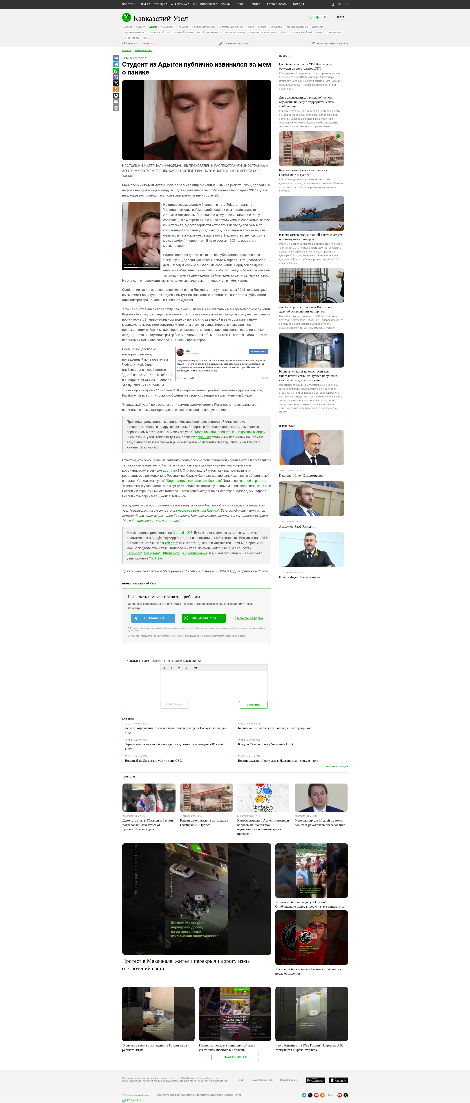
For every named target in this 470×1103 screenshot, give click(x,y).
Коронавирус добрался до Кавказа (194, 481)
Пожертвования (288, 1080)
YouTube (155, 558)
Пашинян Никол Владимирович (301, 475)
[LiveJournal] (116, 96)
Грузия (250, 27)
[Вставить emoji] (195, 668)
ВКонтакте (171, 553)
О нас (241, 1080)
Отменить (253, 704)
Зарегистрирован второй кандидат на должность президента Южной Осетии (174, 746)
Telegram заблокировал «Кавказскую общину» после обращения (308, 971)
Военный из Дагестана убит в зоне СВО (153, 760)
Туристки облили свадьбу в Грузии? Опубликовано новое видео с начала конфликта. (309, 904)
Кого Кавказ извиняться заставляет (151, 521)
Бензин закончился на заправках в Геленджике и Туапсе (303, 172)
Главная (126, 50)
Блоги (240, 4)
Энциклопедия (204, 4)
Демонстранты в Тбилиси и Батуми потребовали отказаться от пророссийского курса (147, 824)
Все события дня (337, 766)
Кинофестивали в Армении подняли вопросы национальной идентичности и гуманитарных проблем (263, 827)
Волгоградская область (231, 27)
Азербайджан (168, 27)
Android (178, 533)
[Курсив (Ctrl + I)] (171, 668)
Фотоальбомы (277, 4)
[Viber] (116, 77)
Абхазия (127, 27)
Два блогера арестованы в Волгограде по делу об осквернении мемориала (308, 309)
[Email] (116, 102)
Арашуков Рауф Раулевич (297, 526)
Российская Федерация (209, 32)
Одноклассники (195, 553)
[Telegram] (116, 64)
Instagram (151, 553)
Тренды (159, 4)
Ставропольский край (301, 32)
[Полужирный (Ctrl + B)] (164, 668)
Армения (183, 27)
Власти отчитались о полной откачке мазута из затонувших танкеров (310, 236)
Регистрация (174, 704)
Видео (256, 4)
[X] (116, 83)
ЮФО (145, 38)
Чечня (319, 32)
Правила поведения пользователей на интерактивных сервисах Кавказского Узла (199, 1095)
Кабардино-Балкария (297, 27)
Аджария (140, 27)
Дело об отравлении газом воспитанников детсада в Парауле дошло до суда (175, 730)
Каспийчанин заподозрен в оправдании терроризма (274, 728)
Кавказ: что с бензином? (141, 43)
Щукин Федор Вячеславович (299, 577)
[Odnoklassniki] (116, 89)
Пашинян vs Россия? (235, 43)
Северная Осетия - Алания (262, 32)
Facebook (134, 553)
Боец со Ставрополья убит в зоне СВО (265, 744)
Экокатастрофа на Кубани (331, 43)
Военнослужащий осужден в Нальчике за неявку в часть (278, 760)
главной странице (252, 481)
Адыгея (153, 27)
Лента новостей (143, 50)
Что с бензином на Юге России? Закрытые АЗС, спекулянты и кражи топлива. (309, 1047)
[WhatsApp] (116, 71)
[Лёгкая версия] (332, 4)
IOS (189, 533)
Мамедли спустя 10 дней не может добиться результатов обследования (320, 822)
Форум (225, 4)
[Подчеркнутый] (178, 668)
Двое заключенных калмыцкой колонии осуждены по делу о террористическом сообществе (307, 101)
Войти (340, 17)
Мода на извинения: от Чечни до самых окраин (231, 432)
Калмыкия (317, 27)
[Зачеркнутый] (186, 668)
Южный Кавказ (131, 38)
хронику (204, 437)
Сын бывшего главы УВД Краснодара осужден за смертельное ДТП (305, 66)
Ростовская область (235, 32)
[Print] (116, 108)
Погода (298, 4)
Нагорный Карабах (183, 32)
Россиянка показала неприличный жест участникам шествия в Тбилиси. (227, 1047)
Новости (128, 4)
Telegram (171, 543)
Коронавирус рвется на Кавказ (194, 510)
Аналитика (179, 4)
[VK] (116, 58)
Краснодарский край (159, 32)
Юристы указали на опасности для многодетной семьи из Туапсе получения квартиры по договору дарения (308, 375)
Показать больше (235, 1057)
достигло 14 (172, 470)
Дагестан (262, 27)
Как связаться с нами (262, 1080)
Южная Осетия (333, 32)
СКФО (283, 32)
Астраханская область (203, 27)
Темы (144, 4)
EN (346, 4)
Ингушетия (277, 27)
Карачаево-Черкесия (133, 32)
